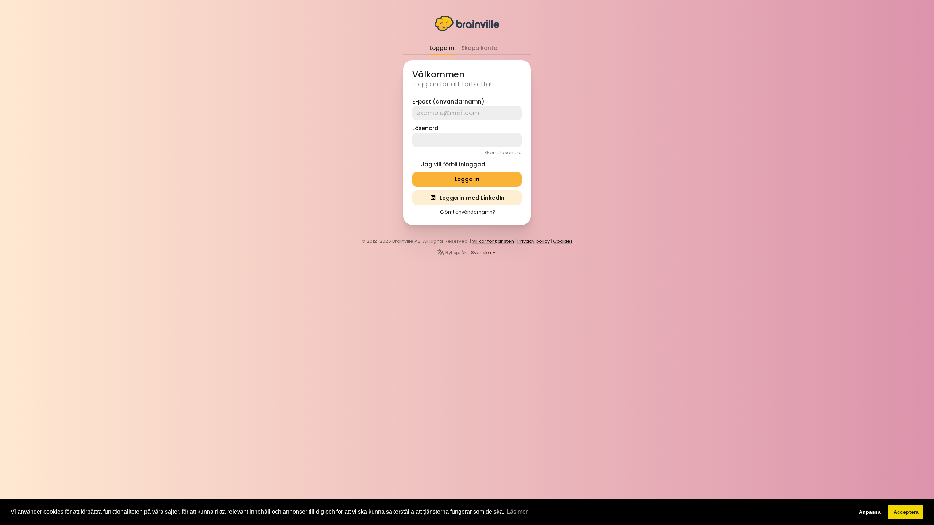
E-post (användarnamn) (448, 101)
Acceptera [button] (906, 512)
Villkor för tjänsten (493, 241)
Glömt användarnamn (466, 212)
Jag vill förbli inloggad (453, 164)
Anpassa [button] (870, 512)
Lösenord (425, 128)
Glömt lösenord (503, 152)
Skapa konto (479, 48)
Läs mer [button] (517, 512)
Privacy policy (533, 241)
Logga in (441, 48)
